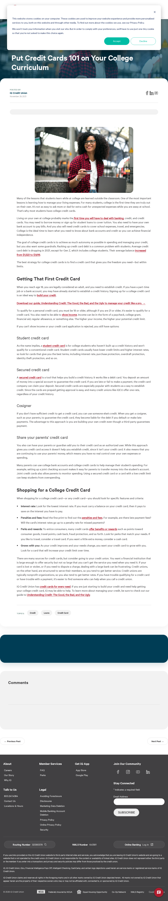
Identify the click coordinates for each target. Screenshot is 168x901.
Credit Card (63, 612)
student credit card (54, 345)
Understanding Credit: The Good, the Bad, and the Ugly (58, 594)
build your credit (46, 295)
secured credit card (30, 377)
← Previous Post (12, 741)
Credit (33, 612)
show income (69, 314)
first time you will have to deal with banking (98, 218)
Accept (117, 41)
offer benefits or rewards (103, 529)
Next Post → (157, 741)
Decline (143, 41)
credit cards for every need (55, 586)
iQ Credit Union (18, 93)
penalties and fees (92, 517)
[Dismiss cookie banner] (155, 12)
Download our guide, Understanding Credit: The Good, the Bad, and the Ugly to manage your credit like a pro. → (81, 303)
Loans (46, 612)
